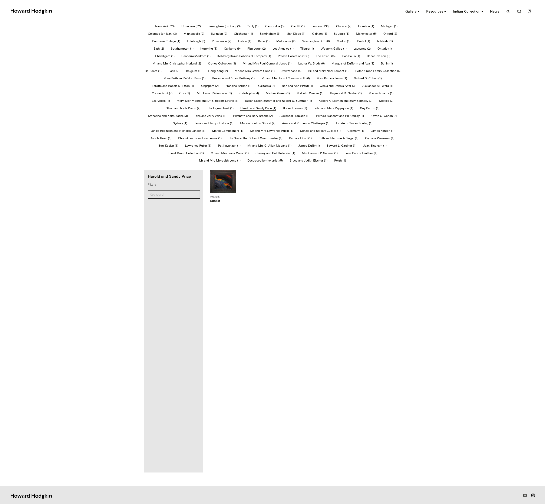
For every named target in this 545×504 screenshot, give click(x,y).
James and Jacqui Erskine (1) (213, 123)
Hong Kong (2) (218, 71)
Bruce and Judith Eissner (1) (308, 160)
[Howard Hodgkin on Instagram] (530, 11)
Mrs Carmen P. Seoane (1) (320, 153)
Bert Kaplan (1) (168, 145)
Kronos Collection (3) (222, 63)
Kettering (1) (208, 48)
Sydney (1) (180, 123)
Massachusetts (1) (381, 93)
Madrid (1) (343, 41)
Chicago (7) (343, 26)
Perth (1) (340, 160)
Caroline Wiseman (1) (379, 138)
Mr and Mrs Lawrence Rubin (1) (271, 130)
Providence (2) (221, 41)
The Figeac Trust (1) (220, 108)
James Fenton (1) (382, 130)
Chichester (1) (243, 33)
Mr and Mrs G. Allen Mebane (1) (269, 145)
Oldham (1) (319, 33)
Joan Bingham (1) (375, 145)
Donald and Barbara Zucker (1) (320, 130)
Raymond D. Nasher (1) (346, 93)
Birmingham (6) (270, 33)
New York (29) (165, 26)
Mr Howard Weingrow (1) (214, 93)
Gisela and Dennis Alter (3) (338, 85)
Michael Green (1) (278, 93)
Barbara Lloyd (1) (300, 138)
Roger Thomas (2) (295, 108)
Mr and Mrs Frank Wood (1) (230, 153)
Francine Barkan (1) (238, 85)
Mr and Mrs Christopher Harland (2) (176, 63)
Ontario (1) (384, 48)
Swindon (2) (219, 33)
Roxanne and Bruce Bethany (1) (233, 78)
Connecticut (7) (162, 93)
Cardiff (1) (298, 26)
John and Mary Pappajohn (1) (333, 108)
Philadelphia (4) (249, 93)
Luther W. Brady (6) (311, 63)
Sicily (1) (252, 26)
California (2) (266, 85)
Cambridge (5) (274, 26)
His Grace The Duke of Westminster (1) (255, 138)
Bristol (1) (363, 41)
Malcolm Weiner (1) (310, 93)
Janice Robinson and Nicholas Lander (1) (178, 130)
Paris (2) (173, 71)
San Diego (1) (296, 33)
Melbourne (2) (285, 41)
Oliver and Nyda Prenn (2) (183, 108)
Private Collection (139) (293, 56)
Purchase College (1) (166, 41)
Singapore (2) (210, 85)
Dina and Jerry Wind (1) (210, 115)
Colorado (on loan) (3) (162, 33)
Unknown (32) (191, 26)
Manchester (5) (366, 33)
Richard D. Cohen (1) (368, 78)
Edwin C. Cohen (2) (384, 115)
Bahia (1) (264, 41)
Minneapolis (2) (194, 33)
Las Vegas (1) (161, 100)
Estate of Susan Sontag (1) (354, 123)
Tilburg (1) (307, 48)
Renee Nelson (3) (378, 56)
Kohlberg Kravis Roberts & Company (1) (244, 56)
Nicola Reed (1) (161, 138)
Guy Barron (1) (369, 108)
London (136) (320, 26)
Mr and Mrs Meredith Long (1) (220, 160)
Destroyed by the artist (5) (265, 160)
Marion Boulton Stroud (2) (257, 123)
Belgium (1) (193, 71)
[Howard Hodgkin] (31, 11)
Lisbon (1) (244, 41)
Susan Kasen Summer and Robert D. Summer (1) (278, 100)
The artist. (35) (326, 56)
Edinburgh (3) (196, 41)
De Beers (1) (153, 71)
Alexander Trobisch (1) (294, 115)
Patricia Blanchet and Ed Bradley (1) (340, 115)
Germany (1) (355, 130)
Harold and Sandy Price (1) (258, 108)
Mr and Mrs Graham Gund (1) (255, 71)
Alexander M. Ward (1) (377, 85)
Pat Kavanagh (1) (229, 145)
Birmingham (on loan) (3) (224, 26)
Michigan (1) (389, 26)
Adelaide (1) (385, 41)
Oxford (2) (390, 33)
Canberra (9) (232, 48)
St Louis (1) (341, 33)
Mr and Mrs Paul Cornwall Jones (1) (267, 63)
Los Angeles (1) (283, 48)
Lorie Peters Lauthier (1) (360, 153)
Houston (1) (366, 26)
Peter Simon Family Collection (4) (377, 71)
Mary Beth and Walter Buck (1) (184, 78)
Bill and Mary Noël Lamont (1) (328, 71)
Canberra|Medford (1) (196, 56)
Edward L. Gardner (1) (341, 145)
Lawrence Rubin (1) (198, 145)
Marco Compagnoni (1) (227, 130)
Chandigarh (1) (165, 56)
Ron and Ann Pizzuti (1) (297, 85)
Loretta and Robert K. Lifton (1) (173, 85)
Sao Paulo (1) (351, 56)
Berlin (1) (387, 63)
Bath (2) (158, 48)
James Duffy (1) (309, 145)
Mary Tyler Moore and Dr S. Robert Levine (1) (207, 100)
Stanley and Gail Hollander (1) (275, 153)
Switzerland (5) (291, 71)
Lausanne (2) (362, 48)
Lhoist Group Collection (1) (186, 153)
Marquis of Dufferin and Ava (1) (352, 63)
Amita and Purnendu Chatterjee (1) (305, 123)
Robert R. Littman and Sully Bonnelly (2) (345, 100)
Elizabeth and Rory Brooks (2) (253, 115)
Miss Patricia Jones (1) (332, 78)
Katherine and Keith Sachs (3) (168, 115)
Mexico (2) (386, 100)
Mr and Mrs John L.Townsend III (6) (285, 78)
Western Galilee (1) (334, 48)
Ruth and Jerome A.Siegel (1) (338, 138)
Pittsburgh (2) (256, 48)
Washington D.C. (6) (316, 41)
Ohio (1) (184, 93)
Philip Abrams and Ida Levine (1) (200, 138)
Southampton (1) (182, 48)
